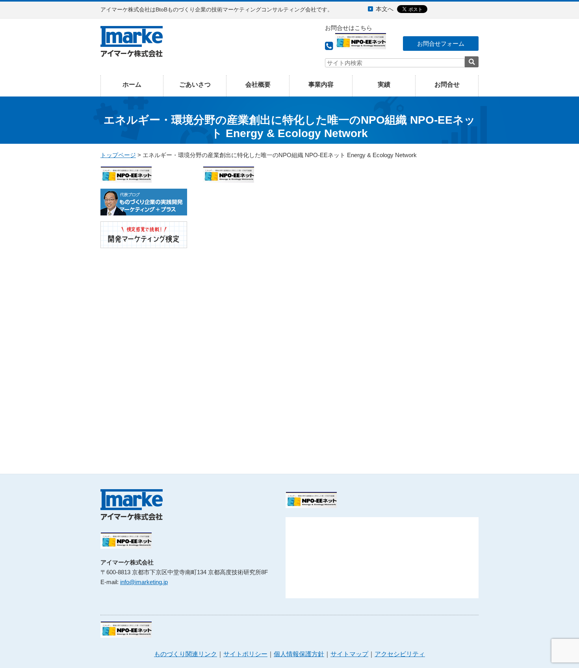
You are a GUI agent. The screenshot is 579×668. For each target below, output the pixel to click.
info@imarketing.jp (144, 582)
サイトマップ (349, 654)
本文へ (384, 9)
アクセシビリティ (400, 654)
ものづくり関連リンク (185, 654)
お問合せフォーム (440, 43)
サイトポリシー (245, 654)
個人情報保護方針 (299, 654)
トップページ (118, 155)
